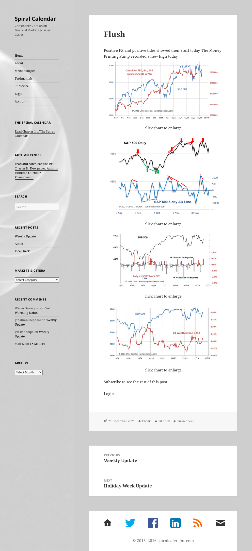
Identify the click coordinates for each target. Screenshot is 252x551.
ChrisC (146, 421)
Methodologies (25, 71)
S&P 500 (164, 421)
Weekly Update (25, 236)
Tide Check (22, 251)
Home (19, 55)
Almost (19, 244)
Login (19, 94)
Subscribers (185, 421)
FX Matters (37, 344)
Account (20, 101)
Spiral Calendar (35, 18)
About (19, 63)
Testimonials (23, 78)
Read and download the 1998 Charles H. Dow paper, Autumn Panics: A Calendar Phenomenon (36, 170)
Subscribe (22, 86)
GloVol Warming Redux (32, 310)
